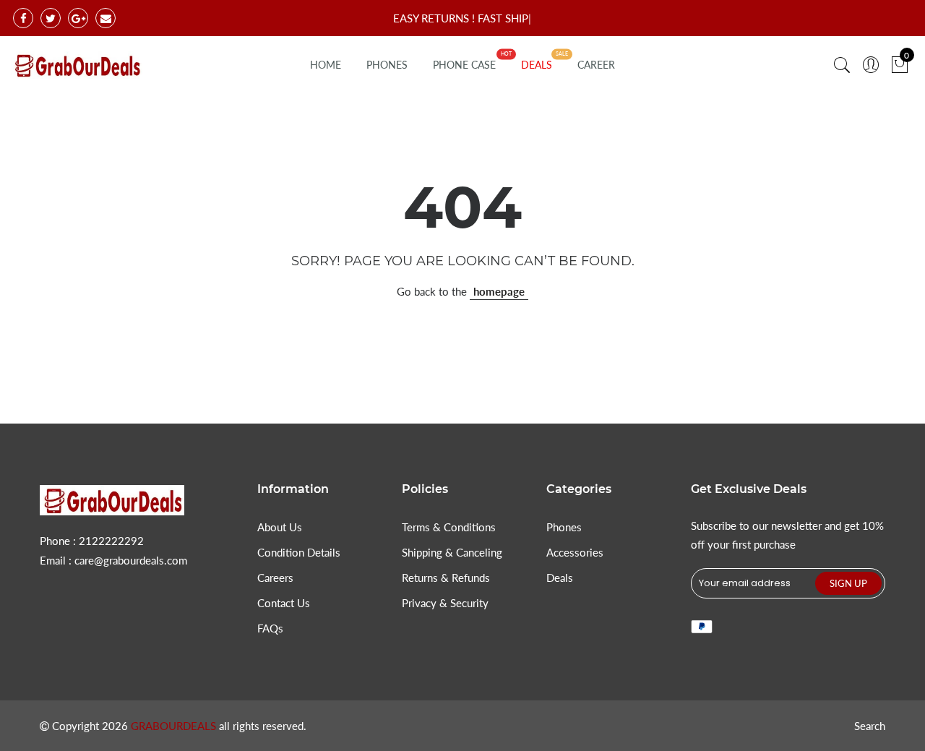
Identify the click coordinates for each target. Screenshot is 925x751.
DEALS (536, 65)
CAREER (596, 65)
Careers (275, 577)
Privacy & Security (445, 602)
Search (869, 725)
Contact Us (283, 602)
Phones (564, 526)
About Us (279, 526)
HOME (325, 65)
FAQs (270, 628)
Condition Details (298, 552)
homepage (499, 291)
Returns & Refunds (446, 577)
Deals (559, 577)
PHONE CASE (464, 65)
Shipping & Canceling (452, 552)
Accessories (574, 552)
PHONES (387, 65)
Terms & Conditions (449, 526)
